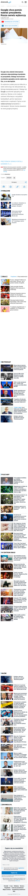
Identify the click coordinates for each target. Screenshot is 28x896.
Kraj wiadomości (22, 276)
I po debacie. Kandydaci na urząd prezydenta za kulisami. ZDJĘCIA (19, 204)
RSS (14, 891)
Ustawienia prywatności (18, 889)
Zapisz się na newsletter (10, 25)
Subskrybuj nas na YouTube (11, 21)
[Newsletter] (4, 186)
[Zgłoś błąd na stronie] (24, 186)
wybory (9, 177)
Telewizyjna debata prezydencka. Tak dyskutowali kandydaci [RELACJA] (18, 213)
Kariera (22, 886)
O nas (11, 886)
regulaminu (21, 868)
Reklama (16, 886)
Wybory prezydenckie (23, 6)
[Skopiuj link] (17, 186)
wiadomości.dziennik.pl (11, 6)
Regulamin (7, 887)
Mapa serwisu (7, 889)
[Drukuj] (11, 186)
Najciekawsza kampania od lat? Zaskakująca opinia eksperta (19, 221)
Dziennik (2, 6)
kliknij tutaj (17, 880)
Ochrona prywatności (18, 887)
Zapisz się (14, 873)
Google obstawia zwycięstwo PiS (19, 195)
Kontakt (6, 886)
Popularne (13, 276)
